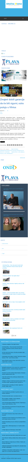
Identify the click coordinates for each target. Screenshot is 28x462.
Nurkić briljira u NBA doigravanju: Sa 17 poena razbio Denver (13, 426)
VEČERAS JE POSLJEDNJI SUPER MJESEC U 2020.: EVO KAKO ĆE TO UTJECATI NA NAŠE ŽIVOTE (13, 450)
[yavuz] (3, 53)
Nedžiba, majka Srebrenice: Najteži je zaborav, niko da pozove (13, 284)
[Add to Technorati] (15, 145)
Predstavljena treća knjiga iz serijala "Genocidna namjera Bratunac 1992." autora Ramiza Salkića (14, 357)
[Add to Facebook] (7, 145)
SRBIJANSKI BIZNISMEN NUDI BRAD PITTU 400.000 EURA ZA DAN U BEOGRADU (14, 446)
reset (7, 456)
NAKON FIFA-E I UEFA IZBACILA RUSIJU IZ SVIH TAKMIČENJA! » (12, 152)
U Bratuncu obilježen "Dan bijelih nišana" (11, 275)
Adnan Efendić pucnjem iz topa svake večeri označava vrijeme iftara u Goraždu (13, 361)
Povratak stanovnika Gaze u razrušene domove (12, 396)
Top (2, 456)
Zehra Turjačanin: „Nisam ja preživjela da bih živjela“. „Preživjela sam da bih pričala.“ (14, 319)
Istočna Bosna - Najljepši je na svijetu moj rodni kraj (14, 4)
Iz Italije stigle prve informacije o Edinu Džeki (11, 429)
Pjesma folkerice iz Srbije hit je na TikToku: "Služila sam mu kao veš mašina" (13, 442)
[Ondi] (10, 167)
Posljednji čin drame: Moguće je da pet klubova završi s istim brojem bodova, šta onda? (14, 418)
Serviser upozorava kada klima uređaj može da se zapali (14, 435)
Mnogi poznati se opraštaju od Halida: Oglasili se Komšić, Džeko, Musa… (12, 385)
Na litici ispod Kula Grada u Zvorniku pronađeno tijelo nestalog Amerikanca (14, 310)
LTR (11, 456)
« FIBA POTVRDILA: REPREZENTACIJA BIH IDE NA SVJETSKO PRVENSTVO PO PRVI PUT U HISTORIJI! (12, 150)
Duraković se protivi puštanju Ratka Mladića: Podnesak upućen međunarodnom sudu (13, 373)
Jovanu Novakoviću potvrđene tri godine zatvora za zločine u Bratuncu (13, 392)
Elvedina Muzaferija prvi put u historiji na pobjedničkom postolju (13, 422)
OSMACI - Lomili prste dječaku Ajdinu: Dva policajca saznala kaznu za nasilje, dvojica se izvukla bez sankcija (14, 293)
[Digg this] (11, 145)
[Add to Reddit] (17, 145)
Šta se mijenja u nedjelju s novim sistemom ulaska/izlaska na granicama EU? (11, 399)
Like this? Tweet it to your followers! (21, 145)
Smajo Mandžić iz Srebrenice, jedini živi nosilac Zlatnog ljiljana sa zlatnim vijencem (13, 189)
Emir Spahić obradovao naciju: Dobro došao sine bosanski (12, 414)
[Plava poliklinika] (11, 62)
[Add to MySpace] (19, 145)
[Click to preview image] (11, 90)
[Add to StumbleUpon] (13, 145)
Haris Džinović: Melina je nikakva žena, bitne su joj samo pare (14, 438)
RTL (9, 456)
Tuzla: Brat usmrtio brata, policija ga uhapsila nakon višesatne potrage (13, 377)
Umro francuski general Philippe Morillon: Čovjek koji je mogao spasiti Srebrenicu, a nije (13, 403)
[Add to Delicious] (9, 145)
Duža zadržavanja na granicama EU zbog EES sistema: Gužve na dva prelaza (13, 407)
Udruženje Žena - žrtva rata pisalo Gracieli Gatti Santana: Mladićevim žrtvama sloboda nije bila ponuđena (13, 266)
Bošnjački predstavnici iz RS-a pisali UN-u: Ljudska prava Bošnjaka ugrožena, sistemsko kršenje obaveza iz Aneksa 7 (14, 369)
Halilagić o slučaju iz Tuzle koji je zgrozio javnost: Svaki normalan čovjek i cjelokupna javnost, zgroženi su (13, 381)
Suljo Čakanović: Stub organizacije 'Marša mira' (12, 328)
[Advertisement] (14, 12)
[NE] (14, 75)
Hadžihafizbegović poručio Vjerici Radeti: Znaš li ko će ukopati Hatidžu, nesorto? (13, 215)
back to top (22, 157)
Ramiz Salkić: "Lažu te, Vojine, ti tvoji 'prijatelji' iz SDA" (14, 302)
